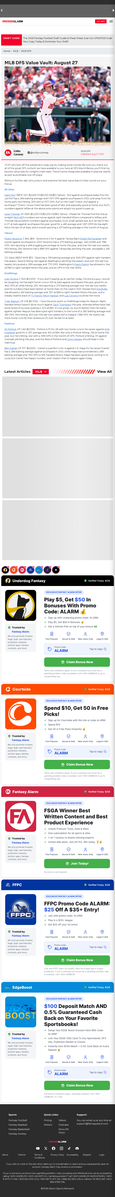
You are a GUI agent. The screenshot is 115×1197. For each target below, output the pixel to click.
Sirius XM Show (64, 1131)
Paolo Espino (81, 264)
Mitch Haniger (51, 295)
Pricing (48, 1120)
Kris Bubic (102, 289)
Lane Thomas (11, 214)
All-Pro (101, 21)
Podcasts (64, 1125)
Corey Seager (74, 339)
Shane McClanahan (91, 238)
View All (104, 372)
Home (6, 51)
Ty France (36, 295)
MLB (15, 51)
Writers (48, 1125)
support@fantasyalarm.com (92, 1123)
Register (87, 1155)
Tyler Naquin (11, 301)
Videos (62, 1120)
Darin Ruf (9, 195)
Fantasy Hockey (17, 1133)
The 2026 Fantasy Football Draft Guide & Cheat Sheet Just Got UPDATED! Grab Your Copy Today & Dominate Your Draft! (67, 40)
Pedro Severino (13, 238)
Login (101, 1155)
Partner (22, 1155)
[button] (111, 21)
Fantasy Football (18, 1120)
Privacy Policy (57, 1155)
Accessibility (72, 1155)
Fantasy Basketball (19, 1129)
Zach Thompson (62, 304)
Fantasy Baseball (18, 1125)
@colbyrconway (39, 152)
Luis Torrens (11, 279)
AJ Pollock (10, 329)
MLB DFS (26, 51)
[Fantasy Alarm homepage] (12, 21)
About (5, 1155)
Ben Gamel (10, 348)
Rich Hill (18, 217)
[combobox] (40, 371)
